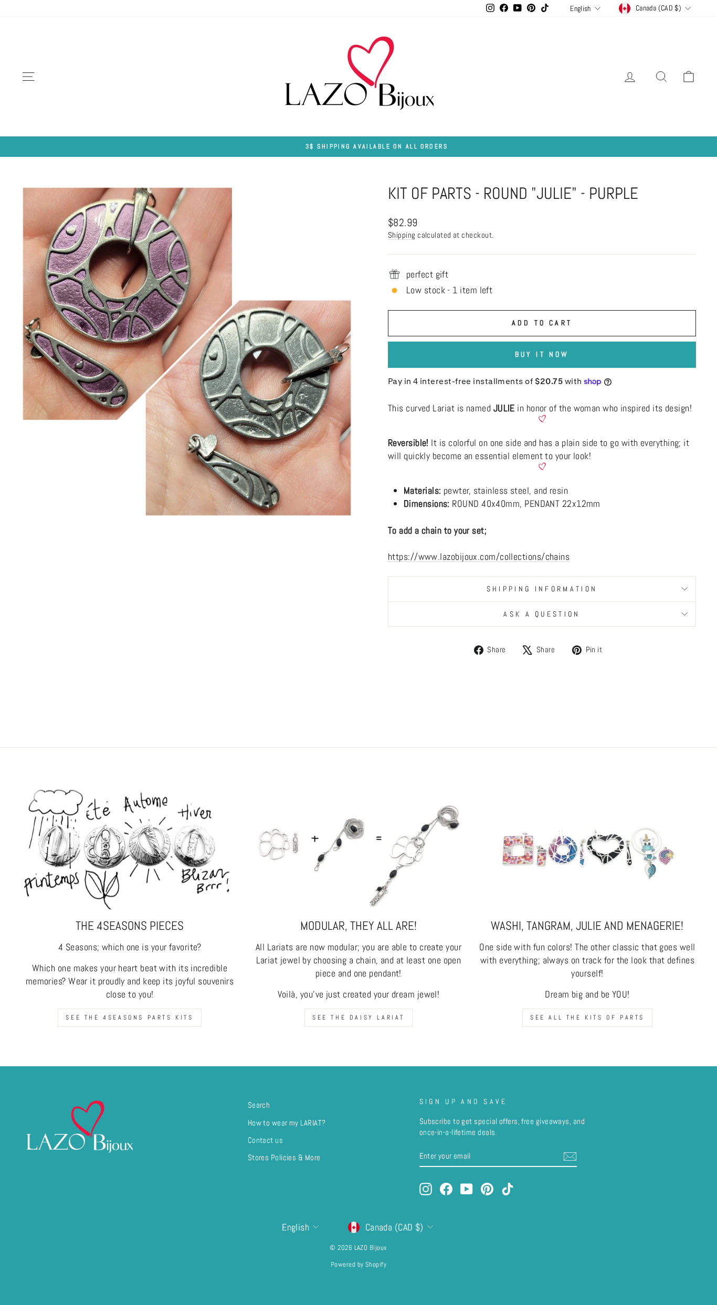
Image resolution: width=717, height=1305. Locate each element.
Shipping (402, 235)
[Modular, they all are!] (358, 848)
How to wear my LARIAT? (287, 1123)
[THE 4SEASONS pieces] (129, 848)
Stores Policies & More (284, 1157)
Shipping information (542, 588)
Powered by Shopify (358, 1264)
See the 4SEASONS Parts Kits (129, 1017)
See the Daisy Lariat (358, 1017)
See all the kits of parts (587, 1017)
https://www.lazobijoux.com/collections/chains (479, 556)
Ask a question (541, 614)
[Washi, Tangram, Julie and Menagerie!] (587, 848)
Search (259, 1105)
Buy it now (542, 354)
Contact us (265, 1140)
